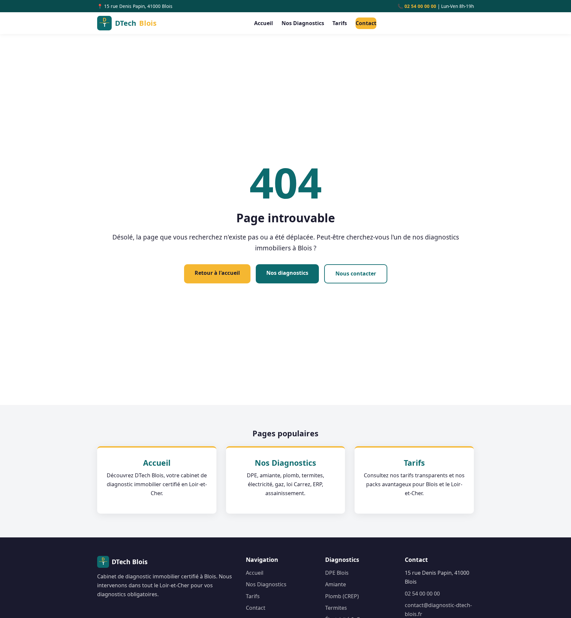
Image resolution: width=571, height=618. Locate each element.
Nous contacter (355, 273)
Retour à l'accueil (217, 272)
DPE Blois (337, 572)
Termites (336, 607)
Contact (366, 23)
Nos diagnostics (287, 272)
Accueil (263, 23)
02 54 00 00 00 (420, 6)
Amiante (335, 584)
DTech (136, 23)
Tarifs (339, 23)
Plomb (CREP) (342, 596)
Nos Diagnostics (303, 23)
